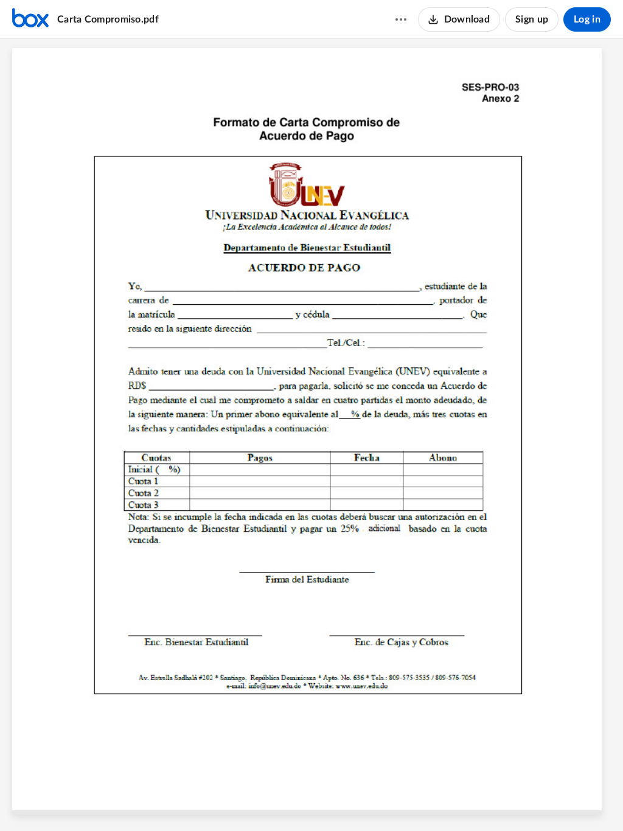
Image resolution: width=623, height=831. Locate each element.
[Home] (30, 19)
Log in (587, 19)
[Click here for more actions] (401, 19)
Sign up (531, 19)
